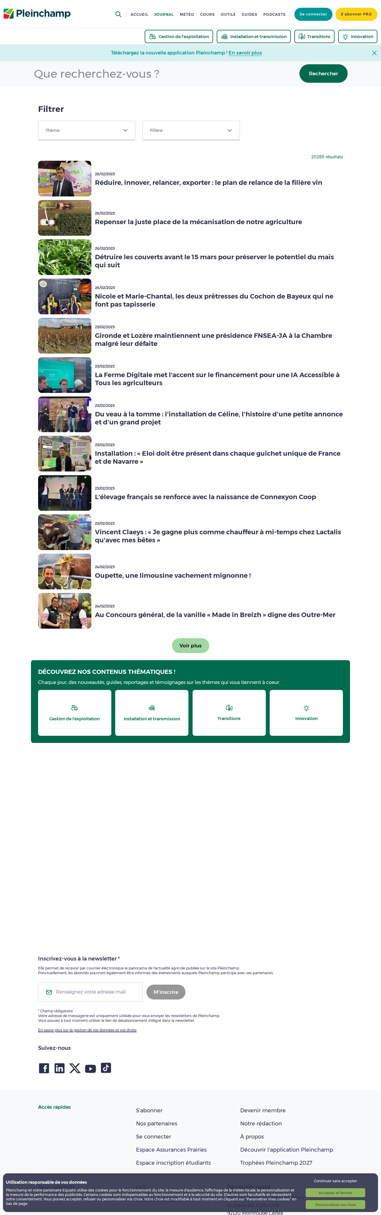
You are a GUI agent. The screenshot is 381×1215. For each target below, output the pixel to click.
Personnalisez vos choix (335, 1204)
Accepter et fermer (335, 1193)
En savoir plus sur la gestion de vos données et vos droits (87, 1030)
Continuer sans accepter (335, 1181)
